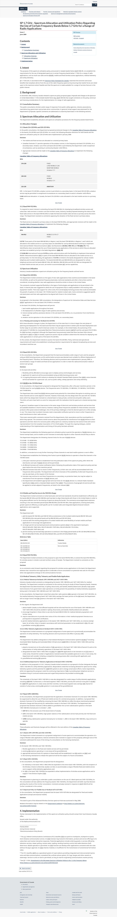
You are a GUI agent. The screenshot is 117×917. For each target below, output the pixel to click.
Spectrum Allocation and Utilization (33, 53)
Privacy (60, 912)
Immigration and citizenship (26, 895)
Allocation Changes (30, 56)
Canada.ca (23, 11)
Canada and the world (77, 892)
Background (25, 47)
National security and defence (52, 897)
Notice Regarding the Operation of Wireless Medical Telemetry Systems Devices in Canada (84, 50)
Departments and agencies (29, 886)
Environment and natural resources (53, 895)
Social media (22, 912)
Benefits (22, 902)
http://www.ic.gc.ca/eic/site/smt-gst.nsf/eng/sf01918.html (38, 863)
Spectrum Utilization (31, 58)
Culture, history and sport (51, 899)
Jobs (21, 892)
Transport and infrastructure (52, 904)
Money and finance (76, 895)
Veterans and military (76, 902)
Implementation (27, 61)
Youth (73, 904)
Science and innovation (77, 897)
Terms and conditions (52, 912)
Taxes (47, 892)
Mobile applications (31, 912)
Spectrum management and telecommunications (63, 13)
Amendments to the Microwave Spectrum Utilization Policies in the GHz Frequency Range (59, 860)
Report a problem (26, 868)
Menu (22, 9)
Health (21, 904)
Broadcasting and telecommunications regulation (35, 13)
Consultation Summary (31, 50)
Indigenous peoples (76, 899)
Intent (23, 44)
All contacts (25, 884)
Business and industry (34, 11)
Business (22, 899)
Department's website (55, 803)
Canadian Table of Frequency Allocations (84, 130)
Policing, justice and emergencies (53, 902)
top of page (58, 203)
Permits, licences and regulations (51, 11)
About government (27, 889)
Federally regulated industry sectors (72, 11)
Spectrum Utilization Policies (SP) (31, 15)
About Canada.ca (41, 912)
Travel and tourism (24, 897)
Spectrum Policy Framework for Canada (57, 81)
